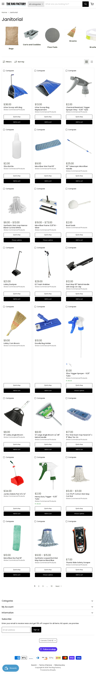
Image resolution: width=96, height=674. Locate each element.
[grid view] (86, 61)
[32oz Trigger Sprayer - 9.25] (79, 335)
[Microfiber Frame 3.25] (48, 205)
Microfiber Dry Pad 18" (13, 558)
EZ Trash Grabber (42, 284)
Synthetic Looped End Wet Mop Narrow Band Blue (46, 559)
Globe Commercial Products (14, 110)
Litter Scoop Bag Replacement (42, 108)
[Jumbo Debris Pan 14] (16, 473)
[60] (79, 146)
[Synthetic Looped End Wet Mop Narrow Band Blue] (48, 537)
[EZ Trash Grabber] (48, 264)
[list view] (91, 61)
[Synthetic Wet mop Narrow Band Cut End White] (16, 205)
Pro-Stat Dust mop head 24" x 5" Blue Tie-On (79, 436)
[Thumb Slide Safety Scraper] (79, 540)
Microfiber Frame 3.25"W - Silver (46, 226)
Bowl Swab (70, 225)
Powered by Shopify (48, 670)
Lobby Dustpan (10, 284)
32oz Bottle (9, 166)
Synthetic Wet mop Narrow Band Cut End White (15, 226)
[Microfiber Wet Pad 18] (48, 146)
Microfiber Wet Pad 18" (44, 166)
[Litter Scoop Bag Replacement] (48, 87)
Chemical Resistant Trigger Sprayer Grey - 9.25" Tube (78, 108)
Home (4, 12)
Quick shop (16, 117)
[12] (48, 414)
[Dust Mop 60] (79, 264)
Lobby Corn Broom (12, 343)
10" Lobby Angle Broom (13, 435)
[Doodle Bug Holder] (48, 323)
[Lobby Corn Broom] (16, 323)
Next (58, 586)
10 (51, 586)
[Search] (85, 4)
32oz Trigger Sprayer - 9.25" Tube (78, 374)
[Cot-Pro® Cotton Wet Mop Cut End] (79, 473)
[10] (16, 414)
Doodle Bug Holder (43, 343)
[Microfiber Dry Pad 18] (16, 537)
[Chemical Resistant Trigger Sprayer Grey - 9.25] (79, 87)
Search (34, 665)
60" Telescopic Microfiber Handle (77, 167)
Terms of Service (45, 665)
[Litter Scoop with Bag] (16, 87)
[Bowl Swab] (79, 205)
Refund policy (60, 665)
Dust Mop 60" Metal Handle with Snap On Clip (77, 285)
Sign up (36, 629)
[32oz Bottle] (16, 146)
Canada (47, 640)
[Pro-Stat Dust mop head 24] (79, 414)
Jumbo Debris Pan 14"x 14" (15, 494)
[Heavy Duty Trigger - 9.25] (48, 475)
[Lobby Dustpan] (16, 264)
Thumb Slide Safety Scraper (78, 562)
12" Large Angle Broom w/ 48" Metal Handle (47, 436)
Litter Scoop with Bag (13, 107)
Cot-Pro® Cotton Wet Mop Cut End (77, 495)
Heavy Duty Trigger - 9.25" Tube (46, 497)
